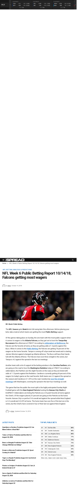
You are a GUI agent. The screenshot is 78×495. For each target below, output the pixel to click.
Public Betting (32, 349)
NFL (46, 458)
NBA (50, 458)
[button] (3, 260)
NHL (65, 458)
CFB (54, 458)
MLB (61, 458)
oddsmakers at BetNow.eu (54, 343)
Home (4, 263)
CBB (57, 458)
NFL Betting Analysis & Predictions (17, 270)
